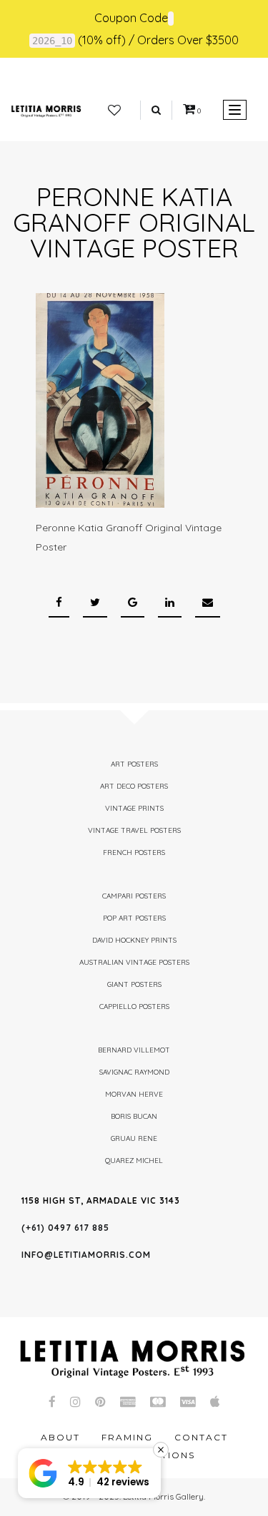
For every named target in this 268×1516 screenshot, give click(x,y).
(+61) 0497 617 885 (65, 1227)
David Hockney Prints (134, 940)
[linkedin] (170, 603)
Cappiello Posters (134, 1006)
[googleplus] (132, 603)
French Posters (134, 852)
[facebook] (59, 603)
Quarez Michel (134, 1160)
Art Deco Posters (134, 786)
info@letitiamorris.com (86, 1254)
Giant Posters (134, 984)
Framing (127, 1437)
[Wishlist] (114, 110)
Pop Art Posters (134, 918)
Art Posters (134, 764)
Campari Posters (134, 896)
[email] (207, 603)
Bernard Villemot (134, 1050)
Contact (201, 1437)
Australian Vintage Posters (134, 962)
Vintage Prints (134, 808)
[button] (89, 1473)
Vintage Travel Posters (134, 830)
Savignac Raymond (134, 1072)
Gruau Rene (134, 1138)
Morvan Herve (134, 1094)
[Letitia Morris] (46, 109)
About (60, 1437)
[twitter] (95, 603)
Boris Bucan (134, 1116)
